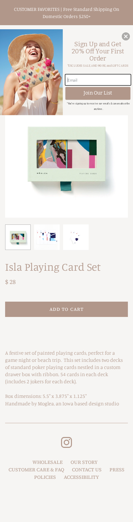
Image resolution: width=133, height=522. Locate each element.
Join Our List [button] (98, 93)
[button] (126, 36)
